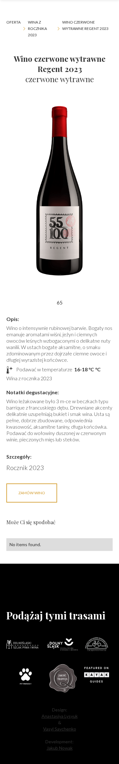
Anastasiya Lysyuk (60, 716)
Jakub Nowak (60, 748)
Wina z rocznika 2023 (37, 28)
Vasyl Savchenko (59, 729)
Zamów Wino (31, 492)
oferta (13, 22)
